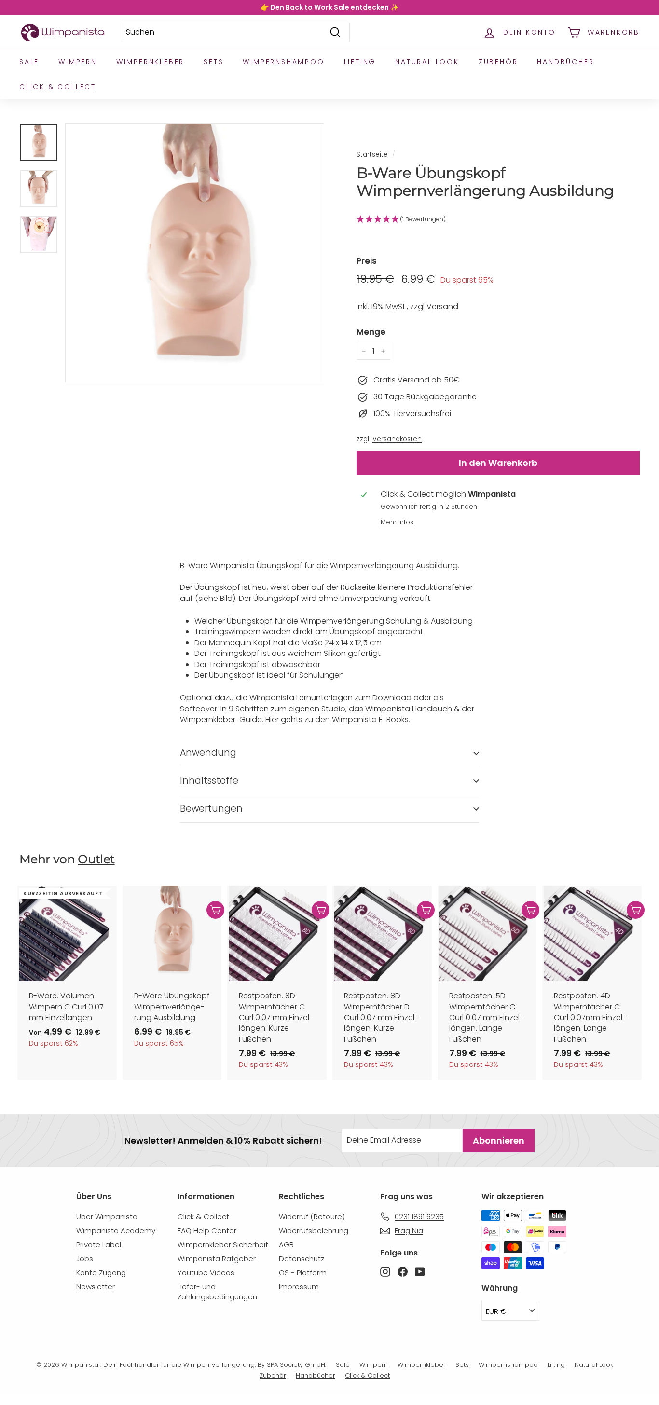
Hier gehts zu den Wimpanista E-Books (337, 719)
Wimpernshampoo (283, 62)
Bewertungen (211, 808)
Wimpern (77, 62)
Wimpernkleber (150, 62)
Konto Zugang (101, 1273)
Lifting (360, 62)
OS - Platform (303, 1273)
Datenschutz (301, 1259)
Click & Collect (57, 87)
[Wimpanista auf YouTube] (420, 1271)
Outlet (96, 859)
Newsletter (95, 1287)
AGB (286, 1245)
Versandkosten (397, 439)
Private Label (98, 1245)
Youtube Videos (206, 1273)
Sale (29, 62)
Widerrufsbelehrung (313, 1231)
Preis (367, 261)
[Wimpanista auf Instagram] (385, 1271)
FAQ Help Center (207, 1231)
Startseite (372, 154)
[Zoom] (195, 253)
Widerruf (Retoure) (312, 1217)
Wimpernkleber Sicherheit (223, 1245)
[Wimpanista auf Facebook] (403, 1271)
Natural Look (427, 62)
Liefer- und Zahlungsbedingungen (217, 1292)
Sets (213, 62)
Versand (442, 306)
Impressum (299, 1287)
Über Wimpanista (106, 1217)
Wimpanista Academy (115, 1231)
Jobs (84, 1259)
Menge (371, 332)
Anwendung (208, 752)
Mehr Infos (397, 522)
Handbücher (565, 62)
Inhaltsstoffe (209, 780)
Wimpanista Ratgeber (217, 1259)
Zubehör (498, 62)
